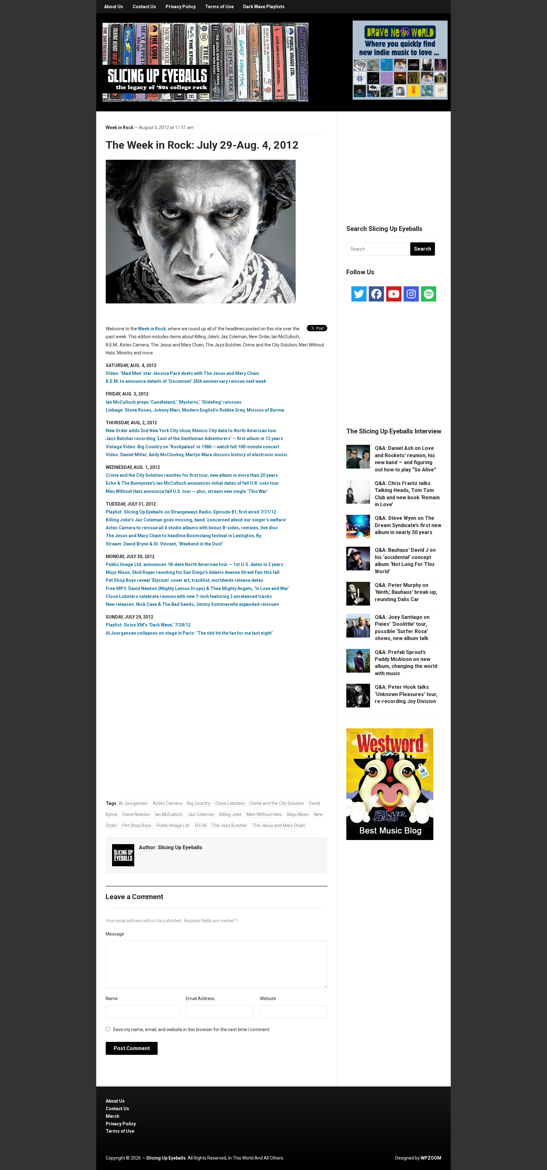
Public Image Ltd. (173, 825)
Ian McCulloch (169, 814)
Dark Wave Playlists (264, 6)
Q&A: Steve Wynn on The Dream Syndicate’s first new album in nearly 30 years (408, 525)
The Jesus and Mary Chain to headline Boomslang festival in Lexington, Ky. (184, 535)
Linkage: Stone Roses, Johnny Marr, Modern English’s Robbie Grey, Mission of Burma (195, 410)
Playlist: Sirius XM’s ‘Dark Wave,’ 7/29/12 (148, 624)
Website (268, 998)
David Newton (136, 814)
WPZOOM (431, 1158)
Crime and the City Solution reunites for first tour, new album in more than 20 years (192, 475)
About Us (113, 6)
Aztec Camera (167, 803)
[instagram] (411, 294)
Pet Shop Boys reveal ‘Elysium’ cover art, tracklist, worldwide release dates (184, 580)
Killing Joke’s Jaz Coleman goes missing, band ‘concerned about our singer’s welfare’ (196, 519)
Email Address (200, 998)
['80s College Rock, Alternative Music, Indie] (205, 62)
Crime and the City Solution (277, 803)
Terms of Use (219, 6)
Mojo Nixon (298, 814)
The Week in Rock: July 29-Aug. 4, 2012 (202, 145)
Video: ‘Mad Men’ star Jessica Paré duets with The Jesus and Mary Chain (182, 373)
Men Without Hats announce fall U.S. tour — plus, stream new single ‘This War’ (187, 491)
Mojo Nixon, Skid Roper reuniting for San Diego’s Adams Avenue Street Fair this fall (193, 572)
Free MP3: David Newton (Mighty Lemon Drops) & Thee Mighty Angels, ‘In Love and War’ (198, 588)
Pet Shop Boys (136, 825)
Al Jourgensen (133, 803)
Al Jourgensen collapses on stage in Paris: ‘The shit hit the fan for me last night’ (189, 633)
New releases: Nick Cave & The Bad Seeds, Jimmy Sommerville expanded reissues (192, 604)
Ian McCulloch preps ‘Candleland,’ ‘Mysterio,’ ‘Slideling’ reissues (174, 402)
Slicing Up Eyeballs (180, 847)
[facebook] (376, 294)
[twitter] (359, 294)
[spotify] (428, 294)
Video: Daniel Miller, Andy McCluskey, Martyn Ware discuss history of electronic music (196, 454)
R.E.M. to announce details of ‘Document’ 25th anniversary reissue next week (186, 381)
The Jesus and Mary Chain (278, 825)
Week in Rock (120, 127)
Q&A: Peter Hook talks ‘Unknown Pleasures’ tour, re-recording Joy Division (406, 694)
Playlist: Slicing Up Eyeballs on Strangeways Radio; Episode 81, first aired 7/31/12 (191, 511)
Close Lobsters (230, 803)
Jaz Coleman (201, 814)
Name (112, 998)
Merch (112, 1116)
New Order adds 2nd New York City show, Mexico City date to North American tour (191, 430)
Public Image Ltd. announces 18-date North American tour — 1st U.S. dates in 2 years (194, 564)
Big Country (198, 803)
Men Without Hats (264, 814)
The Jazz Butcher (229, 825)
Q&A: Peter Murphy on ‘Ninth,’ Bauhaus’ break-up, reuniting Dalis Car (406, 592)
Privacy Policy (181, 6)
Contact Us (144, 6)
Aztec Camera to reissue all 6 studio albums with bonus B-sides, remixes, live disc (192, 527)
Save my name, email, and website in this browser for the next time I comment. (191, 1029)
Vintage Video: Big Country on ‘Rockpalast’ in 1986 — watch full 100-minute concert (192, 446)
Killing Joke (230, 814)
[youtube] (393, 294)
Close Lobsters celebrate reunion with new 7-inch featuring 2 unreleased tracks (189, 596)
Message (115, 934)
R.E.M (200, 825)
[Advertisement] (393, 160)
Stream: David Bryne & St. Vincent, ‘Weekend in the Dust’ (164, 543)
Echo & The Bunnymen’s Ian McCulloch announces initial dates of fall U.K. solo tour (192, 483)
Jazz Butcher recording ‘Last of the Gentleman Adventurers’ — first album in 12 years (194, 438)
